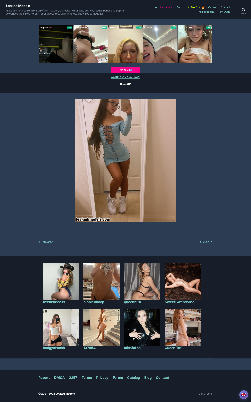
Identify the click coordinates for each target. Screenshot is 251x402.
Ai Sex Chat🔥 (196, 7)
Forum (180, 7)
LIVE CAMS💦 (125, 70)
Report (44, 378)
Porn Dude (224, 11)
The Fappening (205, 11)
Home (153, 7)
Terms (87, 378)
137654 (89, 348)
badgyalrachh (54, 348)
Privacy (102, 378)
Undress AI (166, 7)
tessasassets (54, 302)
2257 (73, 378)
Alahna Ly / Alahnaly (125, 77)
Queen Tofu (174, 348)
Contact (225, 7)
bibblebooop (93, 302)
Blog (148, 378)
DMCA (59, 378)
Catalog (212, 7)
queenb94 (132, 302)
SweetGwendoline (179, 302)
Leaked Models (18, 6)
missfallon (132, 348)
